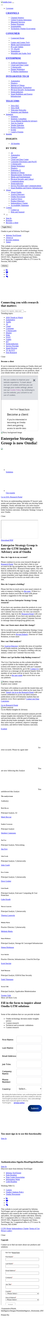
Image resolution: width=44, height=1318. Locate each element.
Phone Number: (6, 1080)
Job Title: (6, 1064)
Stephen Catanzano (8, 833)
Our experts (10, 493)
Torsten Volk (6, 995)
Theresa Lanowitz (8, 915)
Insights (9, 134)
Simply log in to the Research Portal (20, 692)
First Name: (8, 1039)
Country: (6, 1089)
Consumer (10, 328)
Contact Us (34, 669)
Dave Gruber (6, 881)
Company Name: (6, 1072)
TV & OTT (10, 350)
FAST (8, 337)
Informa (4, 266)
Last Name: (7, 1048)
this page (27, 591)
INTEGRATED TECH (17, 76)
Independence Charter (20, 1228)
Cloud (8, 326)
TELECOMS (12, 101)
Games (8, 339)
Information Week (13, 1179)
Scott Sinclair (6, 963)
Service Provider (12, 346)
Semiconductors (12, 344)
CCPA (3, 1228)
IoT (7, 342)
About (8, 190)
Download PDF (7, 540)
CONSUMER (13, 33)
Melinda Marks (7, 931)
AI (7, 324)
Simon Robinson (7, 947)
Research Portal (7, 564)
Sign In (8, 218)
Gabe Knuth (6, 899)
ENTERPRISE (13, 58)
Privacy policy (6, 1231)
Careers (9, 1190)
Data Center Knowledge (15, 1177)
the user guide (17, 675)
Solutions (9, 114)
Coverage (9, 8)
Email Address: (9, 1056)
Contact (9, 208)
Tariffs (8, 322)
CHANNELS (12, 13)
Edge (8, 335)
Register (9, 220)
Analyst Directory (11, 646)
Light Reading (11, 1182)
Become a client (12, 223)
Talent (8, 242)
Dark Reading (11, 1175)
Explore (4, 729)
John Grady (5, 865)
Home (8, 1228)
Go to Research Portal (9, 705)
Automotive (10, 320)
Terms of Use (34, 1228)
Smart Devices (11, 348)
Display (9, 333)
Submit (35, 1108)
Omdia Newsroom (13, 1194)
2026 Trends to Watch (14, 317)
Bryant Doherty (22, 634)
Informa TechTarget (13, 235)
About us (9, 238)
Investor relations (12, 240)
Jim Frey (4, 849)
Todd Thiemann (7, 979)
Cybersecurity (11, 331)
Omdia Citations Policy (15, 1192)
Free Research (11, 352)
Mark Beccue (6, 817)
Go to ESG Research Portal (11, 497)
